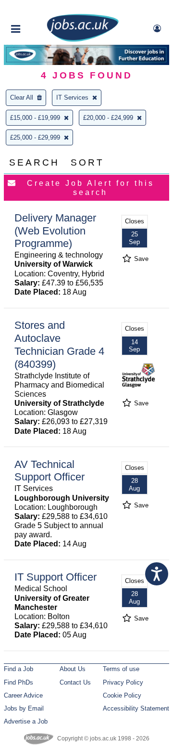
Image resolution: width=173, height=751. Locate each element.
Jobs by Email (24, 708)
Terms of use (121, 669)
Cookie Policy (122, 695)
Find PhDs (18, 682)
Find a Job (18, 669)
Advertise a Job (26, 721)
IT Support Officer (55, 577)
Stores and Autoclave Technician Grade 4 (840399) (59, 344)
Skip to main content (38, 8)
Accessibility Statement (136, 708)
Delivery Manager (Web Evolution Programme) (55, 231)
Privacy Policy (123, 682)
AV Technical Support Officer (49, 470)
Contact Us (75, 682)
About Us (73, 669)
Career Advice (23, 695)
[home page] (83, 40)
